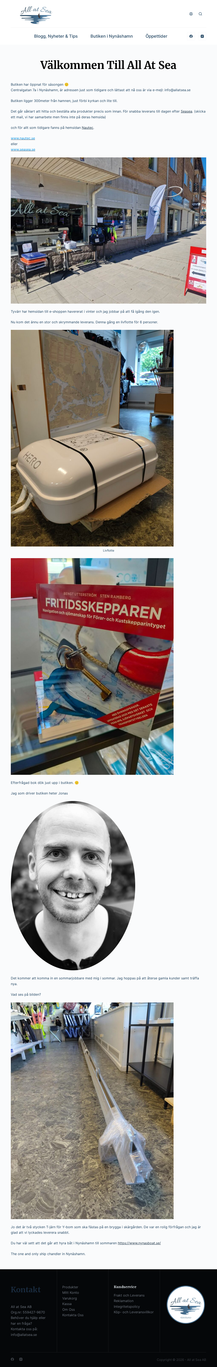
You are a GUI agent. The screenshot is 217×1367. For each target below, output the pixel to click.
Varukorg (69, 1298)
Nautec (87, 127)
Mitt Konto (70, 1292)
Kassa (67, 1304)
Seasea (186, 111)
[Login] (191, 13)
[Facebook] (191, 36)
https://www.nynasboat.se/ (139, 1243)
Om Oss (68, 1309)
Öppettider (156, 36)
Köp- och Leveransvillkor (134, 1312)
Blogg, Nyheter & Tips (56, 36)
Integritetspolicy (127, 1306)
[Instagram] (202, 36)
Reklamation (124, 1301)
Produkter (70, 1287)
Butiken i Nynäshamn (111, 36)
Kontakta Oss (72, 1315)
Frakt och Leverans (129, 1295)
